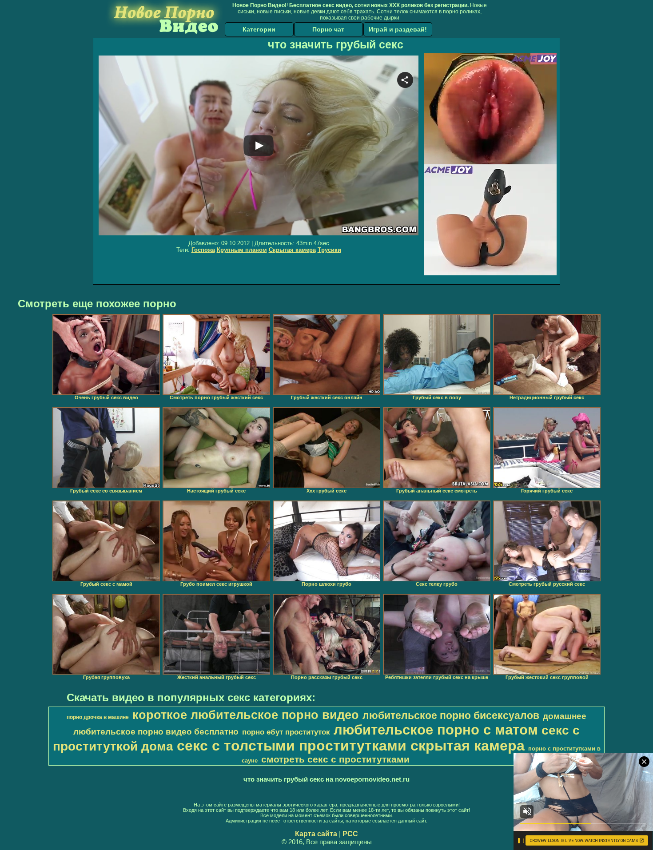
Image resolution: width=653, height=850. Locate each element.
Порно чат (328, 29)
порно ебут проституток (286, 731)
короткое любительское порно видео (245, 715)
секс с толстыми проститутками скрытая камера (351, 746)
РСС (350, 834)
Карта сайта (316, 834)
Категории (259, 29)
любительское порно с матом (436, 729)
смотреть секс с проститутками (335, 759)
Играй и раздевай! (398, 29)
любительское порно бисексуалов (450, 715)
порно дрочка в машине (98, 717)
